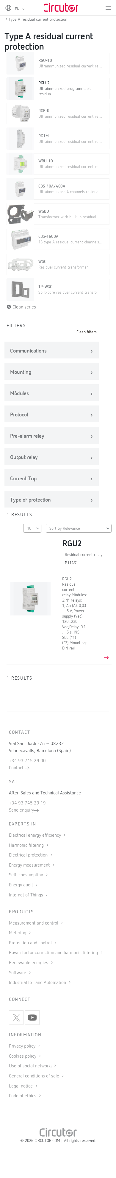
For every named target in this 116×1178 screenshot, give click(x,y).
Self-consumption (26, 875)
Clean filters (86, 332)
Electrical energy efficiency (35, 835)
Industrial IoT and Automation (38, 982)
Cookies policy (23, 1056)
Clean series (23, 307)
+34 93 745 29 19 (27, 803)
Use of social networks (31, 1066)
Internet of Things (26, 895)
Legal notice (21, 1086)
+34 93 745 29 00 (27, 761)
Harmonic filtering (27, 845)
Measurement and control (34, 923)
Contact (17, 768)
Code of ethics (22, 1096)
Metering (18, 933)
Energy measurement (30, 865)
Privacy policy (23, 1046)
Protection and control (31, 943)
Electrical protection (29, 855)
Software (18, 973)
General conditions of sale (34, 1076)
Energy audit (21, 885)
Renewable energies (29, 963)
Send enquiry (21, 810)
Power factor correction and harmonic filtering (54, 953)
